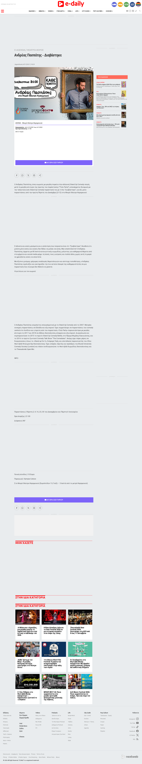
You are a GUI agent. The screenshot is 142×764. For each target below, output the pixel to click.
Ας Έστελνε (55, 728)
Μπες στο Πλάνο (40, 715)
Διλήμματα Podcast (57, 725)
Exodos (86, 718)
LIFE (76, 11)
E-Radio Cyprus (22, 757)
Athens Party (51, 757)
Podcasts (55, 713)
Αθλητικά (6, 731)
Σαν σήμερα (23, 715)
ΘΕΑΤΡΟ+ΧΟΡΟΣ (35, 50)
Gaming (102, 728)
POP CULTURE (97, 11)
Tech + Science (7, 734)
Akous (58, 757)
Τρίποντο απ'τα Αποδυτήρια (56, 717)
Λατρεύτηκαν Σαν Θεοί (58, 734)
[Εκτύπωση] (34, 175)
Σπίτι (69, 728)
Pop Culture (104, 713)
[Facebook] (16, 175)
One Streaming (33, 757)
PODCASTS (60, 11)
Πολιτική (5, 725)
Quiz (20, 731)
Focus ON (38, 725)
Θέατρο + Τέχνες (89, 721)
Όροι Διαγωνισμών (24, 754)
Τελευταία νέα (7, 715)
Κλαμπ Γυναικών (56, 731)
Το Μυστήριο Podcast (58, 721)
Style (69, 740)
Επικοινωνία (6, 754)
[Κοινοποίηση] (40, 175)
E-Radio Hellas (13, 757)
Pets (69, 734)
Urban (86, 725)
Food (69, 718)
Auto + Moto (7, 740)
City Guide (87, 713)
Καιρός (5, 743)
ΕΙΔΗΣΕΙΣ (32, 11)
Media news (23, 726)
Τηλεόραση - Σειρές (106, 715)
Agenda (86, 728)
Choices (21, 736)
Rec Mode (38, 721)
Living (69, 737)
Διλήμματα (39, 718)
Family (70, 731)
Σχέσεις (70, 725)
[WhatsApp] (22, 175)
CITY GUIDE (85, 11)
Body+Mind (71, 715)
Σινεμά (102, 721)
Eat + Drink (87, 715)
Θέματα (22, 713)
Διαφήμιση (14, 754)
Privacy (33, 754)
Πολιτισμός (6, 737)
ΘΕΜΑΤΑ (41, 11)
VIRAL (69, 11)
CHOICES (109, 11)
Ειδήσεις (6, 713)
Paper (102, 725)
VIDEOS (50, 11)
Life (69, 713)
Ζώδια (21, 728)
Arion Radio (42, 757)
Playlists (102, 731)
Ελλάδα (5, 718)
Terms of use (40, 754)
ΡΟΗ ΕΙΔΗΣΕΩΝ (103, 77)
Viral (20, 723)
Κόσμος (5, 721)
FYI (36, 728)
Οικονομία (6, 728)
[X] (28, 175)
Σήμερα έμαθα (24, 718)
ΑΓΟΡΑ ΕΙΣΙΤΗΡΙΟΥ (54, 162)
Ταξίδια (70, 721)
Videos (38, 713)
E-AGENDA (19, 50)
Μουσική (103, 718)
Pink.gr (5, 757)
